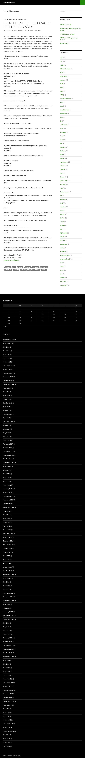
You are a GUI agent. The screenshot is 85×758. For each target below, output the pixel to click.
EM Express (63, 125)
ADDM (62, 65)
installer (62, 147)
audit (61, 91)
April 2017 (6, 436)
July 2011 (6, 623)
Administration (65, 69)
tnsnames (63, 251)
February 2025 (8, 366)
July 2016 (6, 470)
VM (61, 274)
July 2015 (6, 515)
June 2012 (6, 604)
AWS (61, 95)
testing (62, 248)
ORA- (61, 173)
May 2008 (6, 742)
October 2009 (7, 697)
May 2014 (6, 559)
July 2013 (6, 582)
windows (63, 281)
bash (61, 102)
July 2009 (6, 709)
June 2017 (6, 429)
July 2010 (6, 664)
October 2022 (7, 403)
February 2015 (8, 533)
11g (5, 19)
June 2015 (6, 518)
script (62, 222)
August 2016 (7, 466)
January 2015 (7, 537)
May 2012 (6, 608)
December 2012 (8, 597)
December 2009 (8, 690)
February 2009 (8, 724)
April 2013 (6, 589)
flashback (63, 132)
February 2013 (8, 593)
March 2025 (7, 362)
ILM (61, 143)
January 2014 (7, 567)
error (61, 128)
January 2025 (7, 369)
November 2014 (8, 545)
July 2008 (6, 735)
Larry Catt (23, 30)
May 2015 (6, 522)
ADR (61, 72)
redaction (63, 207)
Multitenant (63, 162)
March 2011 (7, 634)
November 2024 (8, 377)
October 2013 (7, 571)
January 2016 (7, 492)
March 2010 (7, 679)
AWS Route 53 (64, 43)
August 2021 (7, 407)
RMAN (62, 214)
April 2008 (6, 746)
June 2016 (6, 474)
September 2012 (8, 600)
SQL (61, 229)
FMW (61, 136)
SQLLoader (63, 233)
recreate (8, 269)
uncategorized (64, 259)
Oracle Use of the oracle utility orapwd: (27, 25)
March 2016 (7, 485)
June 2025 (6, 351)
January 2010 (7, 686)
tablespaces (63, 244)
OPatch (62, 169)
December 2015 (8, 496)
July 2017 (6, 425)
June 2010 (6, 668)
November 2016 (8, 455)
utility (62, 270)
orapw (28, 267)
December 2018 (8, 414)
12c (61, 61)
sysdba (44, 269)
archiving (63, 80)
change (7, 267)
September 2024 (8, 384)
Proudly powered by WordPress (11, 755)
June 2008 (6, 738)
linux (61, 154)
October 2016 (7, 459)
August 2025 (7, 343)
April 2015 (6, 526)
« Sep (5, 326)
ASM (61, 87)
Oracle (9, 19)
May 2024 (6, 399)
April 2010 (6, 675)
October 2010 (7, 653)
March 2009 (7, 720)
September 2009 (8, 701)
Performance (64, 192)
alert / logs (63, 76)
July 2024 (6, 392)
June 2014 (6, 556)
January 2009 (7, 727)
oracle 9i (23, 19)
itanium (62, 151)
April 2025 (6, 358)
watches (62, 277)
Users (61, 266)
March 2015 (7, 530)
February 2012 (8, 612)
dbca (61, 117)
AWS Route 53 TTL (66, 25)
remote (16, 269)
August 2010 (7, 660)
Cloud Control (64, 110)
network (62, 166)
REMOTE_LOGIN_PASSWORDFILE (30, 269)
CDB (61, 106)
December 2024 (8, 373)
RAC (61, 203)
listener (62, 158)
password (44, 267)
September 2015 (8, 507)
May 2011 (6, 627)
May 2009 (6, 712)
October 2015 (7, 504)
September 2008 (8, 731)
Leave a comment (35, 30)
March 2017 (7, 440)
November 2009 (8, 694)
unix (61, 263)
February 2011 (8, 638)
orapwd (35, 267)
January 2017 (7, 448)
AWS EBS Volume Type (67, 34)
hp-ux (62, 139)
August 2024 (7, 388)
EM (61, 121)
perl (61, 195)
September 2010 (8, 656)
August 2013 (7, 578)
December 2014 (8, 541)
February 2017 (8, 444)
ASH (61, 84)
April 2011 (6, 630)
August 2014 (7, 552)
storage (62, 240)
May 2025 (6, 354)
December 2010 (8, 645)
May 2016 (6, 477)
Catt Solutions (9, 2)
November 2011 (8, 615)
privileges (63, 199)
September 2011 (8, 619)
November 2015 (8, 500)
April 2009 (6, 716)
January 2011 (7, 641)
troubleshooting (65, 255)
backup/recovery (65, 98)
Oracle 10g (16, 19)
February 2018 (8, 421)
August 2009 (7, 705)
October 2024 (7, 380)
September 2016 (8, 462)
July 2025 (6, 347)
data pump (63, 113)
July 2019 (6, 410)
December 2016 (8, 451)
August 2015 (7, 511)
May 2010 (6, 671)
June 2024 (6, 395)
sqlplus (62, 236)
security (62, 225)
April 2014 (6, 563)
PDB (61, 188)
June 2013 (6, 586)
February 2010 (8, 683)
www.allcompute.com (11, 260)
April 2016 (6, 481)
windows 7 (63, 285)
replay (62, 210)
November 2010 (8, 649)
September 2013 (8, 574)
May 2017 (6, 433)
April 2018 (6, 418)
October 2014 (7, 548)
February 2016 (8, 489)
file (14, 267)
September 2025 (8, 339)
